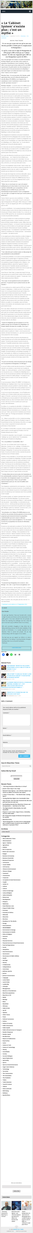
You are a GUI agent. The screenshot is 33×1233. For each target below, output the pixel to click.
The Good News (7, 1075)
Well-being (6, 1090)
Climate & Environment (9, 869)
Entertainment (7, 925)
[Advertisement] (17, 15)
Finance (5, 938)
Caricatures (6, 862)
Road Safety (6, 1040)
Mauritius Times (5, 36)
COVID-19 (5, 884)
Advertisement (7, 840)
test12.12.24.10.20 (21, 1231)
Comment (5, 873)
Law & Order (6, 982)
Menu (3, 11)
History (5, 962)
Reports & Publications (9, 1038)
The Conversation (8, 1073)
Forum (4, 947)
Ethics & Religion (7, 934)
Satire (4, 1043)
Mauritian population (8, 993)
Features (5, 936)
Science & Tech (7, 1045)
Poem (4, 1017)
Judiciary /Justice (7, 971)
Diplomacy (5, 903)
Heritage (5, 960)
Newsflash (5, 1003)
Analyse (5, 847)
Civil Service (6, 866)
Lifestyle (5, 986)
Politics (5, 1021)
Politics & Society (7, 1023)
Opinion (5, 1012)
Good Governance (8, 951)
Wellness (5, 1093)
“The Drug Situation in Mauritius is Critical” (15, 786)
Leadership (6, 984)
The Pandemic (7, 1077)
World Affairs (6, 1095)
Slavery (5, 1049)
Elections (5, 919)
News (4, 1001)
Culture (5, 886)
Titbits (4, 1080)
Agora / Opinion (7, 843)
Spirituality (6, 1060)
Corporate (5, 877)
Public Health (6, 1027)
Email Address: (7, 735)
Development (6, 899)
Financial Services (7, 940)
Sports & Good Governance (10, 1064)
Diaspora (5, 901)
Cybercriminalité (7, 895)
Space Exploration (8, 1058)
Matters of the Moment (9, 990)
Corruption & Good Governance (11, 880)
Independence (7, 967)
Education (5, 917)
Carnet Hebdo (6, 864)
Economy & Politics (8, 912)
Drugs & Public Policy (8, 908)
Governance (6, 953)
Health (4, 958)
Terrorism (5, 1071)
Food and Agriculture (8, 945)
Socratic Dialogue (7, 1056)
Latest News (6, 980)
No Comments (4, 670)
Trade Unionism (7, 1082)
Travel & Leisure (7, 1084)
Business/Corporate (8, 860)
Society (5, 1054)
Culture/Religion (7, 893)
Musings (5, 999)
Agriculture (6, 845)
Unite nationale (7, 1088)
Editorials (5, 914)
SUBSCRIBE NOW (16, 647)
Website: (5, 742)
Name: (5, 728)
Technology (6, 1069)
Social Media (6, 1051)
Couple (5, 882)
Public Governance (8, 1025)
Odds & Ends (6, 1008)
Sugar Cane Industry (8, 1067)
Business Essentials (8, 858)
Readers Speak (7, 1034)
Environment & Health (9, 932)
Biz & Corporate (7, 849)
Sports (4, 1062)
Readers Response (8, 1032)
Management (6, 988)
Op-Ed (4, 1010)
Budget (5, 853)
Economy (5, 910)
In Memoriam (6, 964)
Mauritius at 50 (7, 995)
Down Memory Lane (8, 906)
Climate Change (7, 871)
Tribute (5, 1086)
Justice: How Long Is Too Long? (11, 788)
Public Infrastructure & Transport (12, 1030)
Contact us (10, 1231)
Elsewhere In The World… (10, 921)
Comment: (6, 713)
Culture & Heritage (8, 890)
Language (5, 977)
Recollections (6, 1036)
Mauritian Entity (7, 819)
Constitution (6, 875)
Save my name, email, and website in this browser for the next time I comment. (14, 751)
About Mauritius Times (9, 838)
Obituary (5, 1006)
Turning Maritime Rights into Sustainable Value (16, 798)
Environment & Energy (9, 930)
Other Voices (6, 1014)
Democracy (6, 897)
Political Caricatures (8, 1019)
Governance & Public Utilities (11, 956)
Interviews (23, 36)
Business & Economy (8, 856)
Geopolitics (6, 949)
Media (4, 997)
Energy (5, 923)
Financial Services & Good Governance (13, 943)
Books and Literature (9, 851)
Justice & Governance (9, 975)
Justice (4, 973)
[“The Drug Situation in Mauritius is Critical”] (6, 1205)
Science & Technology (9, 1047)
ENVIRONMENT (7, 927)
